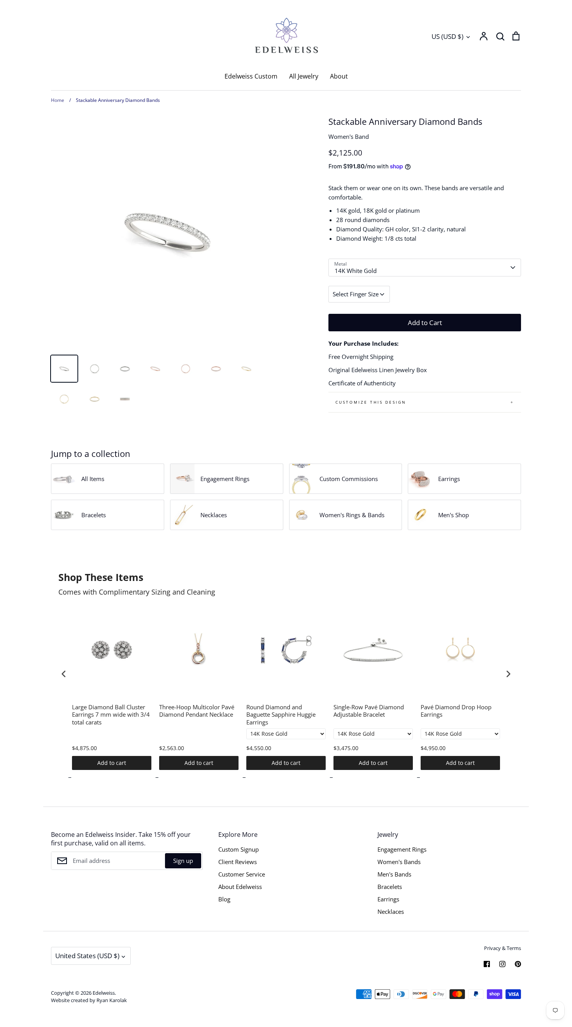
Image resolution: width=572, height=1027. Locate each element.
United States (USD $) (87, 955)
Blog (224, 899)
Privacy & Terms (502, 948)
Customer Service (241, 874)
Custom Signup (238, 849)
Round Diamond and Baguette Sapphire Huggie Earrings (281, 714)
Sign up (183, 860)
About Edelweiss (240, 887)
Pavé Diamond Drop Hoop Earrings (456, 711)
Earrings (388, 899)
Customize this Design (370, 402)
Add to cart (111, 762)
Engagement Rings (401, 849)
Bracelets (389, 887)
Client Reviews (237, 862)
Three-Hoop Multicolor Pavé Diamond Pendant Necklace (196, 711)
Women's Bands (399, 862)
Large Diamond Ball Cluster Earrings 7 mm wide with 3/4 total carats (111, 714)
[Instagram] (502, 964)
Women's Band (348, 136)
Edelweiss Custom (251, 76)
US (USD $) (447, 36)
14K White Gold (356, 271)
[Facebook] (487, 964)
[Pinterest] (518, 964)
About (339, 76)
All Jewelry (303, 76)
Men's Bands (394, 874)
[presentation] (63, 673)
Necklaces (390, 911)
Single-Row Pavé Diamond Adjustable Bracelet (368, 711)
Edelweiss (104, 992)
